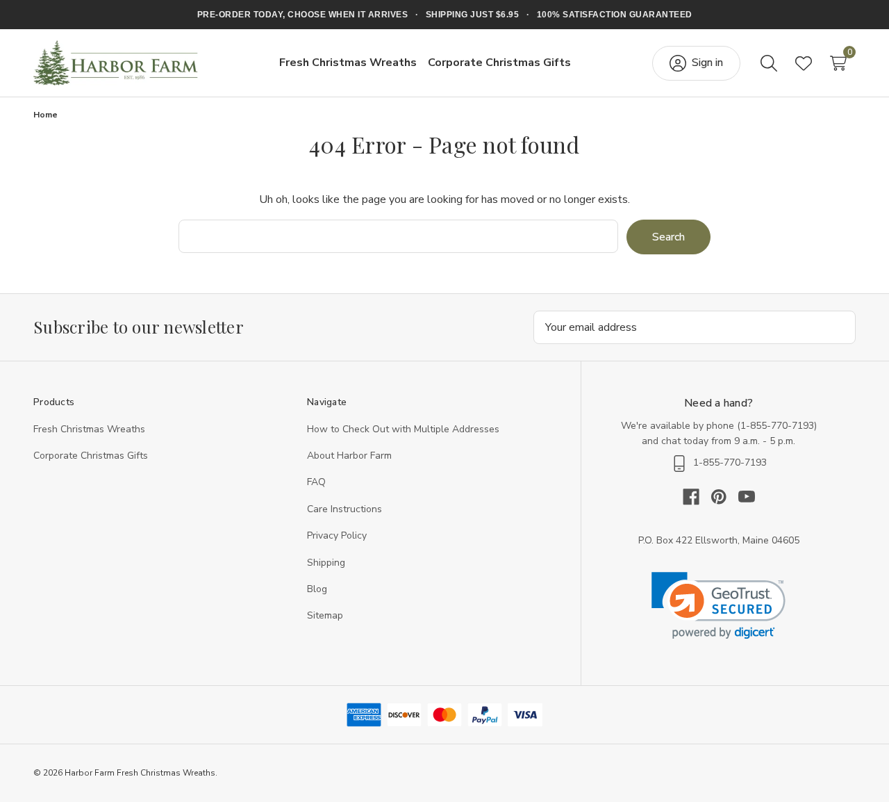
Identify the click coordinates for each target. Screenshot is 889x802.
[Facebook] (697, 497)
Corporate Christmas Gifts (90, 455)
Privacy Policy (337, 535)
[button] (718, 606)
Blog (317, 589)
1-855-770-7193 (777, 425)
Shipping (326, 562)
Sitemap (325, 615)
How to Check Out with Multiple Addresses (403, 429)
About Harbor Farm (349, 455)
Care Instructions (344, 509)
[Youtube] (746, 497)
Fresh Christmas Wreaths (89, 429)
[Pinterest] (724, 497)
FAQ (316, 482)
